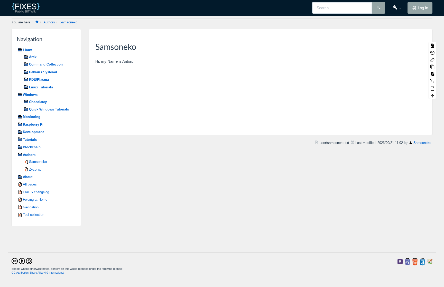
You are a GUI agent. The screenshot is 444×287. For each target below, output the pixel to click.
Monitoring (31, 117)
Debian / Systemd (43, 72)
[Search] (378, 8)
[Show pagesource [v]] (432, 45)
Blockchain (32, 147)
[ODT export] (432, 88)
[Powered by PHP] (407, 261)
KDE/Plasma (39, 79)
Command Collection (46, 64)
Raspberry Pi (33, 124)
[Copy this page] (432, 66)
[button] (397, 7)
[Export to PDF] (432, 74)
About (27, 177)
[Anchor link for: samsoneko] (140, 46)
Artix (32, 57)
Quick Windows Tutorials (49, 109)
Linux (27, 50)
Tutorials (30, 140)
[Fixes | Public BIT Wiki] (28, 7)
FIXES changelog (36, 192)
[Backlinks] (432, 59)
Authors (49, 22)
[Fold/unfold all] (432, 81)
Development (33, 132)
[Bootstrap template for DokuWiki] (400, 261)
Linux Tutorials (41, 87)
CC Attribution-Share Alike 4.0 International (38, 272)
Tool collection (33, 215)
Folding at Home (35, 199)
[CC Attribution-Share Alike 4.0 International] (22, 261)
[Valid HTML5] (415, 261)
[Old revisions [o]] (432, 52)
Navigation (31, 207)
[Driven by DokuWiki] (429, 261)
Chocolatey (38, 102)
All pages (30, 184)
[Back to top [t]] (432, 95)
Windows (30, 95)
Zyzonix (35, 169)
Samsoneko (68, 22)
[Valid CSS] (422, 261)
